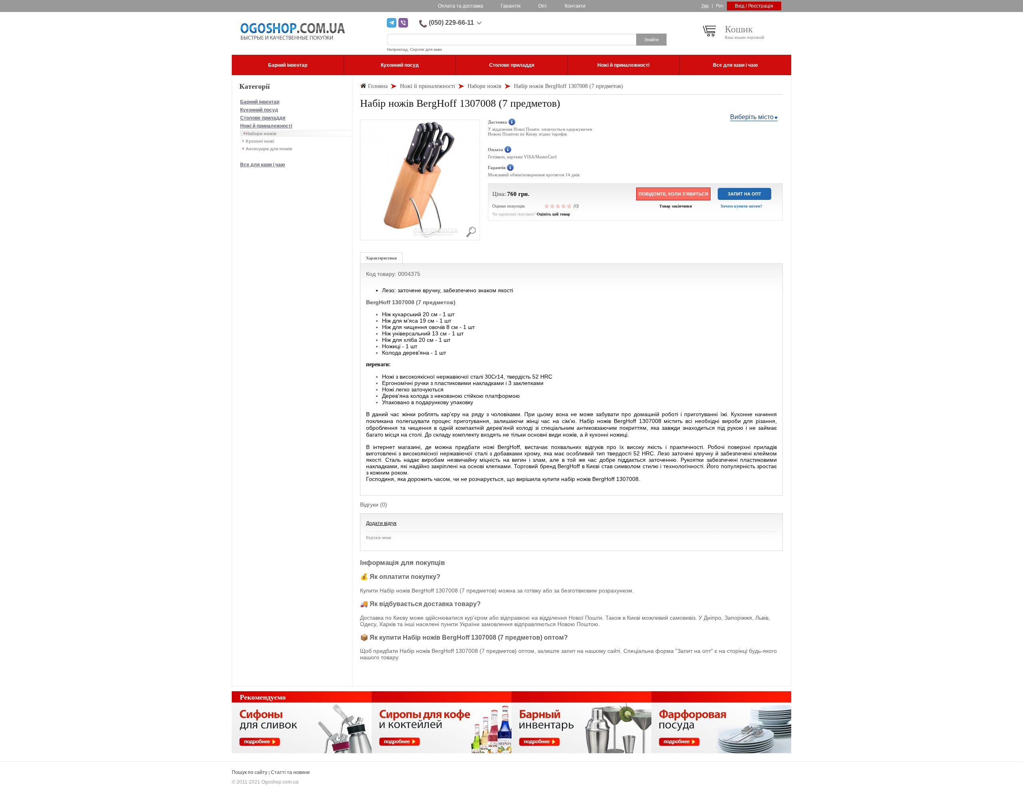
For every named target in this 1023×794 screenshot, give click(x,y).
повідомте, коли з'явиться (673, 194)
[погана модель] (552, 205)
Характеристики (381, 258)
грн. (523, 194)
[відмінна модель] (569, 205)
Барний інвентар (259, 102)
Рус (720, 5)
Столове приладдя (262, 118)
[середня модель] (558, 205)
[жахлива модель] (547, 205)
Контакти (575, 6)
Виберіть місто (752, 117)
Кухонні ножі (260, 141)
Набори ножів (261, 133)
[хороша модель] (564, 205)
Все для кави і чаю (262, 165)
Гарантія (511, 6)
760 (512, 194)
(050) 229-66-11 (451, 22)
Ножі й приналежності (266, 126)
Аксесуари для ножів (269, 148)
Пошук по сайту (249, 772)
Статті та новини (290, 772)
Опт (542, 6)
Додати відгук (381, 523)
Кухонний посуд (259, 110)
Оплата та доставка (460, 6)
